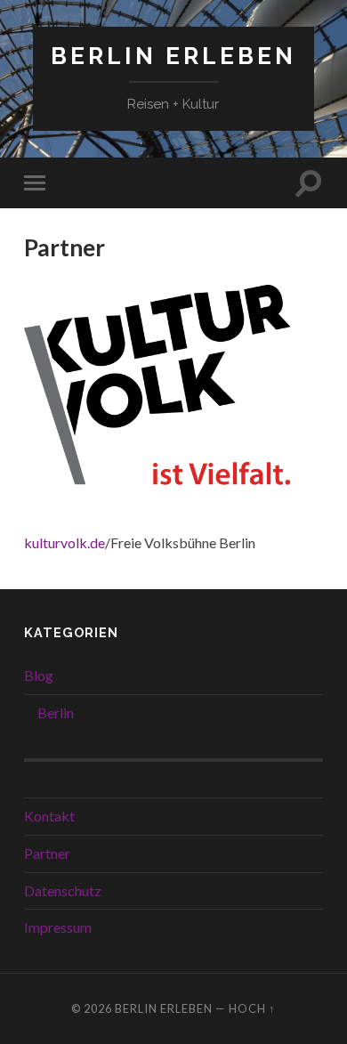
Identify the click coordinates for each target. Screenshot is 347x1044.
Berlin (55, 712)
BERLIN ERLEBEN (173, 55)
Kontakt (49, 815)
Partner (47, 853)
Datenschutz (62, 890)
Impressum (58, 927)
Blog (38, 675)
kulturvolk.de (64, 542)
